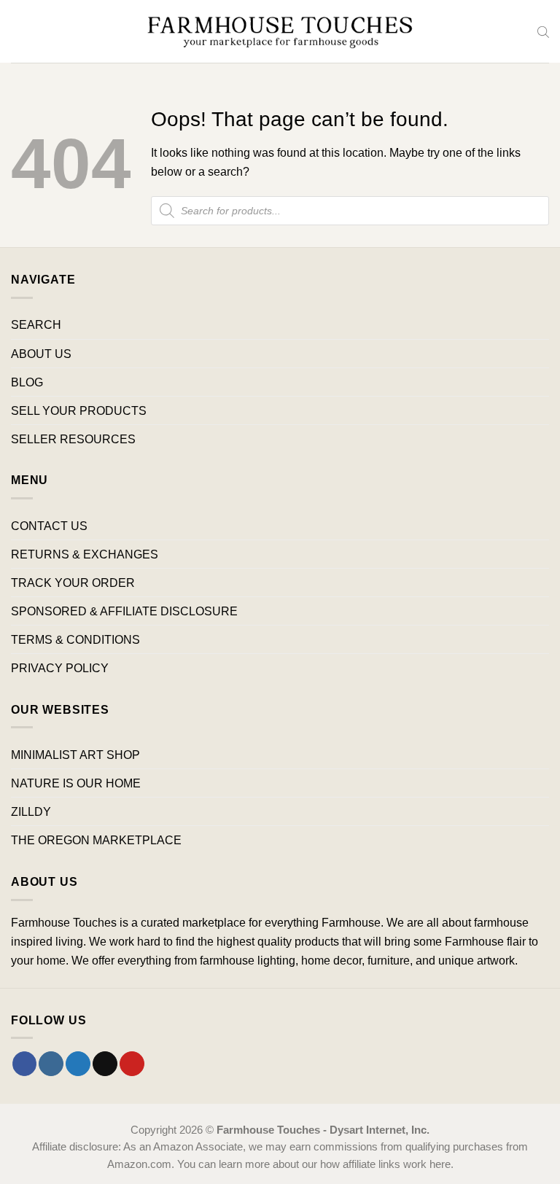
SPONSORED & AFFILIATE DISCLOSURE (124, 611)
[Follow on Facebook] (24, 1063)
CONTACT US (49, 525)
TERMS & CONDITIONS (75, 639)
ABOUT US (41, 353)
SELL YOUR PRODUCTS (79, 410)
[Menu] (20, 31)
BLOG (27, 382)
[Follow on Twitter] (78, 1063)
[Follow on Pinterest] (132, 1063)
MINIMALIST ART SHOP (75, 754)
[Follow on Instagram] (51, 1063)
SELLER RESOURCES (73, 438)
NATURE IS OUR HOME (76, 783)
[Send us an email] (105, 1063)
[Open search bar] (543, 31)
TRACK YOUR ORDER (73, 582)
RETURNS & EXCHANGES (84, 554)
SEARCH (36, 324)
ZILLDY (31, 811)
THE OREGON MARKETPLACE (96, 839)
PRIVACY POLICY (60, 667)
